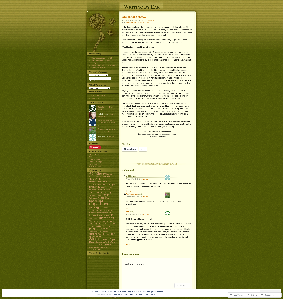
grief (97, 210)
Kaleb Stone (102, 107)
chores (92, 179)
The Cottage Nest (95, 164)
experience (100, 195)
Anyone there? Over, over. (100, 60)
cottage (98, 184)
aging (94, 173)
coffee (98, 181)
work (108, 244)
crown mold (105, 187)
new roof (106, 223)
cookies (92, 184)
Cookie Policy (149, 294)
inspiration (95, 215)
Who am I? (95, 98)
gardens (92, 210)
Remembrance (94, 231)
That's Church (94, 154)
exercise (92, 195)
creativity (94, 186)
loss (90, 218)
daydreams (93, 190)
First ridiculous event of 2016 (101, 58)
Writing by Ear (142, 6)
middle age (105, 221)
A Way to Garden (95, 167)
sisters (113, 234)
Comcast (106, 181)
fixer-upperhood (99, 202)
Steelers (96, 238)
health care (104, 210)
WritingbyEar (132, 193)
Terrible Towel (110, 242)
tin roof (91, 245)
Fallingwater (93, 198)
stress (106, 239)
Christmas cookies (104, 179)
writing (92, 249)
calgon (97, 177)
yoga (99, 250)
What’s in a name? (98, 96)
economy (105, 192)
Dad (111, 187)
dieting (92, 192)
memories (106, 218)
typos (96, 245)
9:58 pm (146, 214)
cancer (102, 177)
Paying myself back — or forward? (103, 65)
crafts (103, 184)
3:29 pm (145, 197)
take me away (100, 242)
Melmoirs (92, 157)
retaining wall (95, 234)
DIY (97, 192)
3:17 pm (145, 179)
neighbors (98, 223)
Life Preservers (94, 159)
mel (127, 211)
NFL (111, 223)
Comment (182, 285)
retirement (105, 234)
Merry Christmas (95, 221)
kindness (105, 215)
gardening (104, 207)
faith (107, 194)
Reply (128, 191)
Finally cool (95, 63)
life (112, 215)
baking (103, 173)
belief (91, 176)
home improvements (104, 213)
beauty (110, 174)
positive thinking (102, 226)
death (100, 189)
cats (108, 176)
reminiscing (104, 231)
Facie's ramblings (95, 162)
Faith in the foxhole (98, 68)
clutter (92, 181)
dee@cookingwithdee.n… (107, 120)
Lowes (96, 218)
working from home (102, 247)
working (92, 247)
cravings (110, 184)
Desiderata (107, 190)
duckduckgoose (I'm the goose (137, 22)
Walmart (102, 245)
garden (93, 207)
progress (94, 228)
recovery (105, 229)
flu (111, 204)
